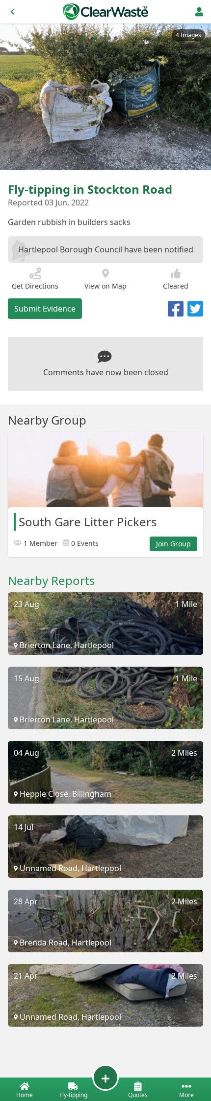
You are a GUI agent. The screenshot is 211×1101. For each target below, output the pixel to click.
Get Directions (35, 286)
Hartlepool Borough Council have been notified (105, 249)
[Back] (12, 11)
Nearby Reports (51, 580)
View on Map (105, 286)
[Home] (105, 11)
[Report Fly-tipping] (105, 1077)
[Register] (199, 11)
